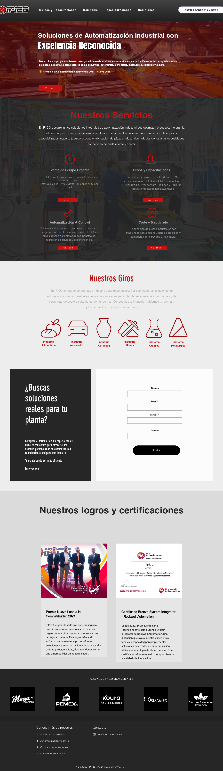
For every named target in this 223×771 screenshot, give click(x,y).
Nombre (155, 388)
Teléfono (154, 415)
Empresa (155, 430)
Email (153, 401)
